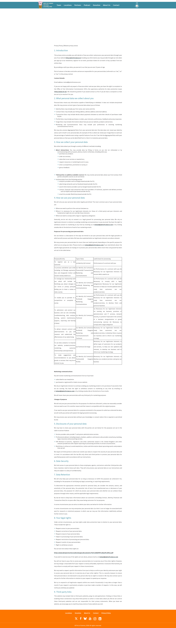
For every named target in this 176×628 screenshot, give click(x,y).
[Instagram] (95, 619)
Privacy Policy (106, 613)
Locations (68, 5)
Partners (77, 5)
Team (59, 5)
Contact (116, 5)
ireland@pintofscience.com (103, 225)
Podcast (87, 5)
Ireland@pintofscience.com (94, 245)
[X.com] (76, 619)
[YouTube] (90, 618)
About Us (106, 5)
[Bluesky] (85, 619)
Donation (96, 5)
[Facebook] (80, 618)
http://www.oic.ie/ (60, 92)
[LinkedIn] (100, 619)
